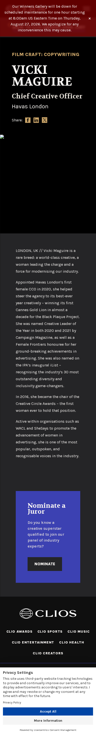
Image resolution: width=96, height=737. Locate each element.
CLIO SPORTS (50, 631)
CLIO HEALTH (71, 642)
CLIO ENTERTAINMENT (33, 642)
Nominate (44, 564)
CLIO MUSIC (78, 631)
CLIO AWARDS (19, 631)
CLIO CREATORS (48, 653)
